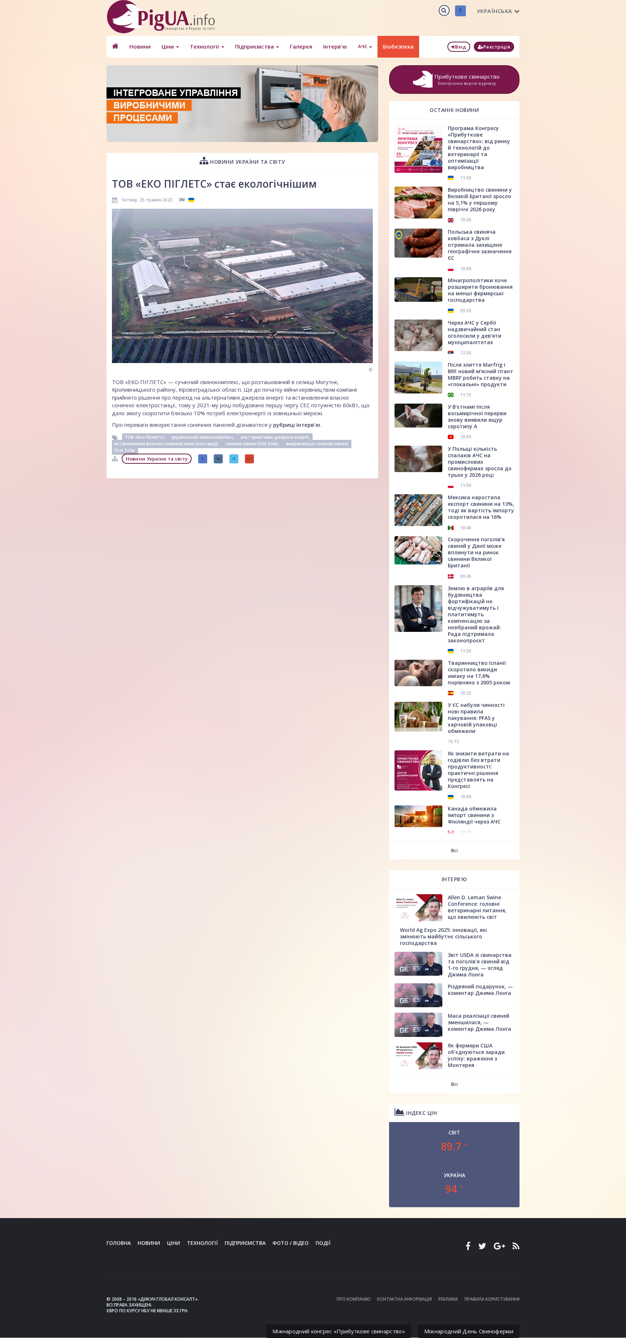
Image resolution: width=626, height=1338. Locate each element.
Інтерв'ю (335, 46)
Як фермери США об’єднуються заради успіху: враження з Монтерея (476, 1055)
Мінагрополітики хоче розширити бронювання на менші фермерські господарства (480, 290)
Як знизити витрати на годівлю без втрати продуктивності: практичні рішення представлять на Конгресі (478, 769)
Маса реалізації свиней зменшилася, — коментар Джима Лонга (479, 1022)
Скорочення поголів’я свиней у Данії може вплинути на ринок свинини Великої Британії (476, 552)
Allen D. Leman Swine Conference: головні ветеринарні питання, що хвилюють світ (477, 907)
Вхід (460, 46)
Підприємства (255, 46)
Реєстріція (496, 46)
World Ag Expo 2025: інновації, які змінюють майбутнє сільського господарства (443, 936)
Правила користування (491, 1299)
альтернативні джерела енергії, (275, 437)
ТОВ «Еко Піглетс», (146, 437)
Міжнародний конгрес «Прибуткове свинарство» (338, 1331)
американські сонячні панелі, (317, 444)
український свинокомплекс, (203, 437)
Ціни (168, 46)
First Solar (124, 450)
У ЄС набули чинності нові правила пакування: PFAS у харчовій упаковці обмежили (476, 717)
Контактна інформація (404, 1299)
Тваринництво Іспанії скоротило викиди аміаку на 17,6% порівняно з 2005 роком (479, 672)
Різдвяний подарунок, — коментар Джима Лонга (480, 989)
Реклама (448, 1299)
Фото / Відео (290, 1242)
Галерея (301, 46)
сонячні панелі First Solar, (253, 444)
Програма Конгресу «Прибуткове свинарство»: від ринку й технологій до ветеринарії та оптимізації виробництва (479, 148)
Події (323, 1242)
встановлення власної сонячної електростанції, (167, 444)
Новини (140, 46)
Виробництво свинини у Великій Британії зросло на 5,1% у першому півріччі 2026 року (480, 199)
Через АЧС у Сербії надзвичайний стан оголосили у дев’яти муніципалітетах (474, 332)
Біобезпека (398, 46)
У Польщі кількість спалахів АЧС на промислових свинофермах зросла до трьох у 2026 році (480, 461)
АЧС (363, 46)
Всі (454, 850)
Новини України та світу (247, 161)
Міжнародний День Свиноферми (468, 1331)
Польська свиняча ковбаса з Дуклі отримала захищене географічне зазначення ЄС (480, 244)
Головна (119, 1242)
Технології (205, 46)
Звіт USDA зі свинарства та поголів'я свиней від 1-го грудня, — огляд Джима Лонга (480, 964)
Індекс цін (421, 1112)
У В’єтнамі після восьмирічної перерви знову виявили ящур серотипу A (477, 416)
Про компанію (354, 1299)
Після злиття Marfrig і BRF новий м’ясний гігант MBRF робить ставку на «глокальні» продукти (480, 374)
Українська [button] (494, 10)
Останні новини (454, 110)
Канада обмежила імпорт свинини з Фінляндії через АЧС (474, 815)
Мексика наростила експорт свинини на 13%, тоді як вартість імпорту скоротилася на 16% (481, 507)
